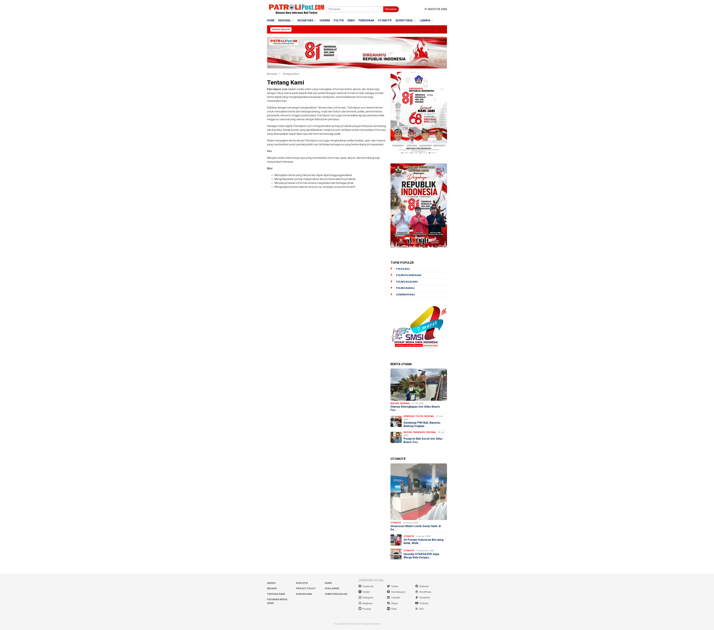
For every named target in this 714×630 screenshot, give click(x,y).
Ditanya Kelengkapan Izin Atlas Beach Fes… (415, 408)
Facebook (368, 586)
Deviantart (424, 597)
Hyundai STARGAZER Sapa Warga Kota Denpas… (421, 555)
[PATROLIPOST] (296, 8)
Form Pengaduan (336, 594)
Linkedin (395, 597)
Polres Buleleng (407, 281)
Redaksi (272, 588)
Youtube (423, 603)
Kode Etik (302, 583)
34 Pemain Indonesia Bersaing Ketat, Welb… (423, 541)
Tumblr (366, 592)
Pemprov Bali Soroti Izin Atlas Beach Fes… (423, 440)
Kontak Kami (304, 594)
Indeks (271, 583)
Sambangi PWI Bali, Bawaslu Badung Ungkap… (421, 424)
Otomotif (395, 522)
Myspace (367, 603)
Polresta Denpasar (408, 275)
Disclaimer (332, 588)
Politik (419, 416)
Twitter (394, 586)
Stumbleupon (398, 592)
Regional (405, 403)
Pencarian (391, 9)
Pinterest (424, 586)
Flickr (394, 608)
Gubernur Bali (405, 294)
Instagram (368, 597)
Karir (328, 583)
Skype (394, 603)
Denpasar (408, 416)
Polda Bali (403, 268)
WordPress (425, 592)
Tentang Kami (276, 594)
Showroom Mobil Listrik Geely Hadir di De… (415, 527)
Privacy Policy (306, 588)
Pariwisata (419, 432)
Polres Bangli (405, 288)
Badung (394, 403)
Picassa (367, 608)
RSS (421, 608)
